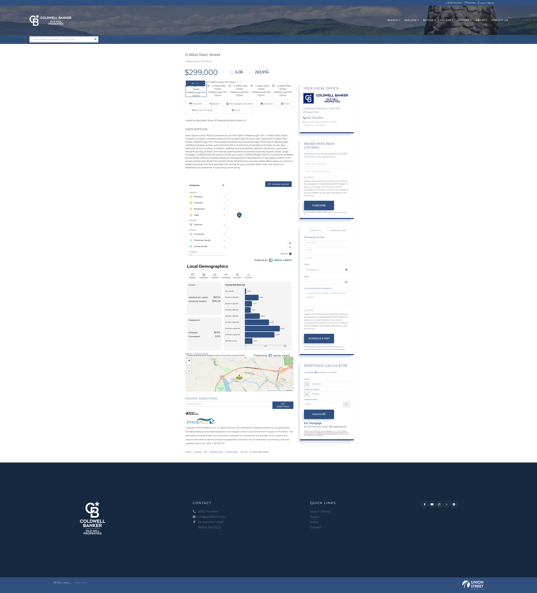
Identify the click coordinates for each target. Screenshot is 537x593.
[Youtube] (432, 504)
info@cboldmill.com (211, 516)
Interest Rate (310, 400)
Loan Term (309, 372)
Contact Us (309, 125)
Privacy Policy (309, 196)
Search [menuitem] (393, 20)
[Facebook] (425, 504)
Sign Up (490, 3)
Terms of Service (333, 349)
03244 (243, 452)
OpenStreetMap (278, 390)
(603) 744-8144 (454, 3)
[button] (95, 39)
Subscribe (319, 205)
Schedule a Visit (338, 230)
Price (306, 379)
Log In (483, 3)
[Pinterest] (454, 504)
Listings (198, 452)
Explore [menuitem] (411, 20)
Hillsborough (216, 452)
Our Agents (320, 125)
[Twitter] (447, 504)
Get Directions (283, 405)
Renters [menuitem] (463, 20)
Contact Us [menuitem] (499, 20)
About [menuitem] (480, 20)
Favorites (471, 3)
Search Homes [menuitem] (320, 511)
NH (205, 452)
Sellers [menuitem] (445, 20)
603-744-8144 (314, 117)
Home (188, 452)
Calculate (319, 414)
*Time (306, 277)
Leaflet (268, 390)
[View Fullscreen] (189, 371)
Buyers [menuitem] (428, 20)
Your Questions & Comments (318, 288)
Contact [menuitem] (315, 527)
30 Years (321, 372)
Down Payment (311, 389)
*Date (306, 264)
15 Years (333, 372)
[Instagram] (439, 504)
